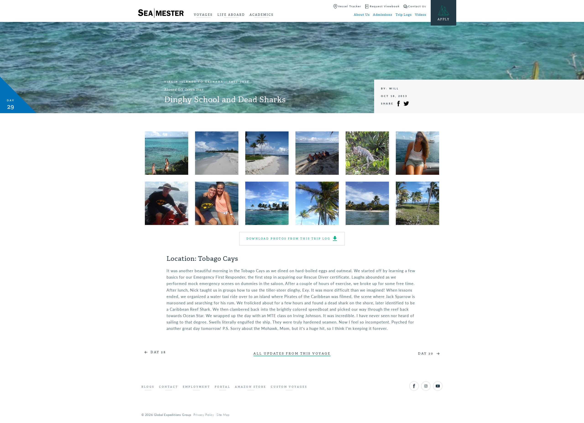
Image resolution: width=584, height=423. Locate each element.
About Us (362, 15)
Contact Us (417, 6)
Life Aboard (231, 15)
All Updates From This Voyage (292, 353)
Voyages (203, 15)
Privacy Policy (203, 414)
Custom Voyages (289, 387)
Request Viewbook (385, 6)
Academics (262, 15)
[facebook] (414, 386)
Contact (168, 387)
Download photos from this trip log (288, 238)
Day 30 (425, 353)
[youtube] (438, 386)
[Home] (161, 13)
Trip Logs (404, 15)
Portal (222, 387)
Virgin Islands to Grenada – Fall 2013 (206, 81)
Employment (196, 387)
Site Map (222, 414)
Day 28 (158, 352)
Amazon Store (250, 387)
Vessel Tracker (349, 6)
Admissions (382, 15)
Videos (420, 15)
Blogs (147, 387)
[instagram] (426, 386)
